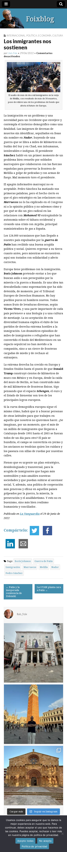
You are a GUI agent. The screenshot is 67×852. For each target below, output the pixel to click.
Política (31, 35)
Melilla (44, 567)
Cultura (57, 35)
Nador (55, 567)
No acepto (45, 840)
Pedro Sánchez (14, 573)
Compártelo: (16, 530)
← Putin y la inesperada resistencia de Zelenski (14, 592)
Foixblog (40, 19)
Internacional (16, 35)
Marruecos (30, 567)
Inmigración (13, 567)
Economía (44, 35)
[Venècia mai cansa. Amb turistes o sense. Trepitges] (33, 714)
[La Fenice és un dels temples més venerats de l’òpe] (33, 653)
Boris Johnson (23, 561)
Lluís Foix (12, 53)
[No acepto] (62, 834)
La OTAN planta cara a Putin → (49, 589)
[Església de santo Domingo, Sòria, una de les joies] (33, 775)
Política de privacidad (34, 846)
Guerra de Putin (43, 561)
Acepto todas (25, 840)
